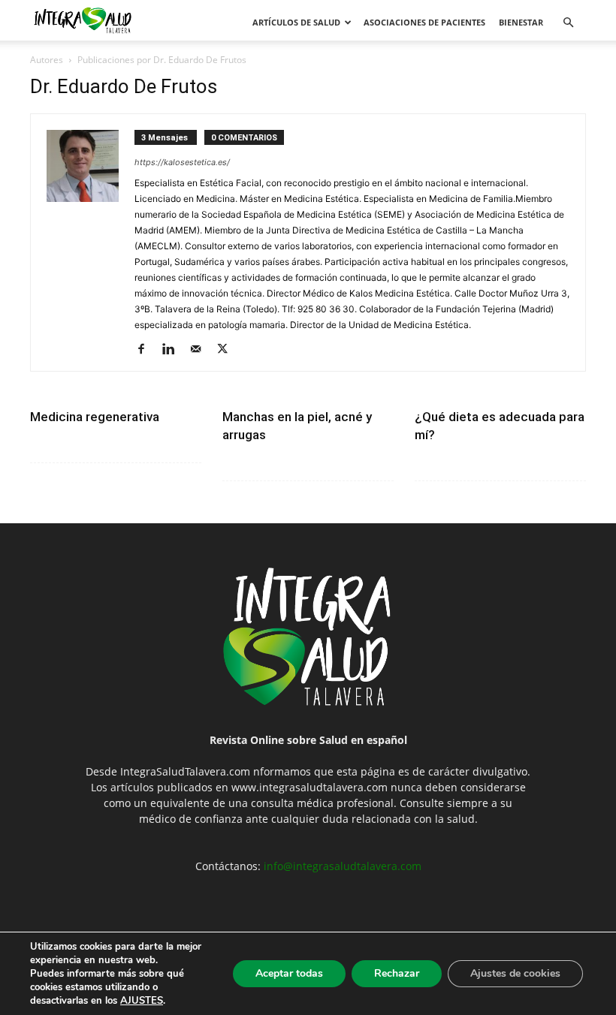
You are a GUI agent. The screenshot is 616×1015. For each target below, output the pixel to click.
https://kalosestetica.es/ (182, 162)
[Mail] (201, 350)
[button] (568, 23)
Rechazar (396, 973)
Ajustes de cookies (515, 973)
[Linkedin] (174, 350)
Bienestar (521, 22)
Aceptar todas (289, 973)
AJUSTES (141, 1000)
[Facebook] (146, 350)
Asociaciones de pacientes (424, 22)
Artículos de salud (296, 22)
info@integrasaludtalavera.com (342, 866)
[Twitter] (228, 350)
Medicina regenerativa (94, 416)
